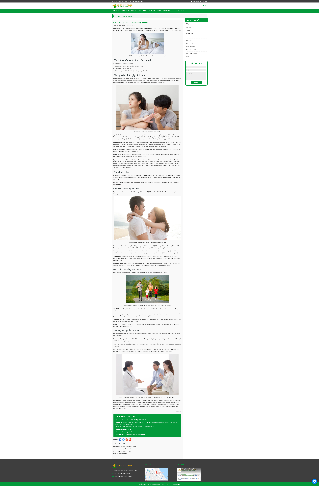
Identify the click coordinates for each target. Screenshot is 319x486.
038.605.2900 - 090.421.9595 (200, 1)
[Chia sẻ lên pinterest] (127, 439)
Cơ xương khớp (190, 27)
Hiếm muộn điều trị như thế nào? (122, 451)
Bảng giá (152, 10)
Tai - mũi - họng (190, 43)
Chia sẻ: (115, 439)
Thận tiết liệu (189, 33)
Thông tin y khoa (163, 10)
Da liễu (188, 30)
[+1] (130, 439)
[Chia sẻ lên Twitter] (123, 439)
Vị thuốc (188, 56)
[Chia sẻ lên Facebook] (120, 439)
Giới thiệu (125, 10)
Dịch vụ (133, 10)
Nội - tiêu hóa (189, 37)
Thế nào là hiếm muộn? (120, 453)
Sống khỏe (189, 24)
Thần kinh (188, 40)
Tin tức (175, 10)
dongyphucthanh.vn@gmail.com (123, 476)
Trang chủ (116, 10)
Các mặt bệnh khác (191, 50)
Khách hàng (142, 10)
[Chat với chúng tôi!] (314, 481)
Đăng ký (196, 82)
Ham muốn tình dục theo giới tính (123, 449)
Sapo (178, 484)
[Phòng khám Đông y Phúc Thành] (122, 5)
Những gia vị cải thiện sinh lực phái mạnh (125, 446)
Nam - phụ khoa (190, 46)
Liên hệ (183, 10)
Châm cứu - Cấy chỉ (191, 53)
